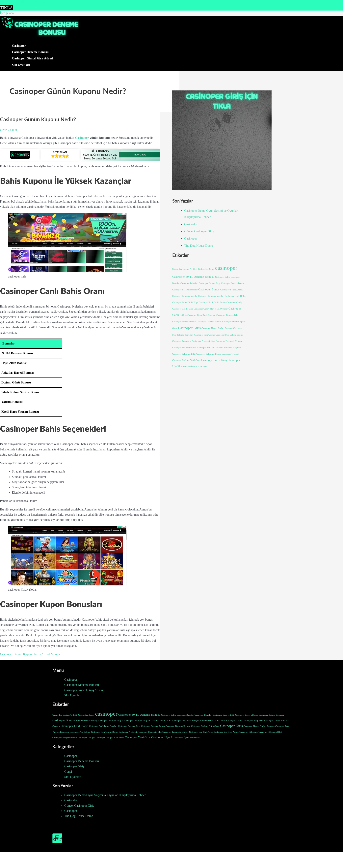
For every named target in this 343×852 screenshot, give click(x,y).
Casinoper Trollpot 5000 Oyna (186, 360)
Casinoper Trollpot (230, 354)
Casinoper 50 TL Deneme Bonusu (193, 276)
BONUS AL (140, 154)
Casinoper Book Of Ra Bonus (212, 302)
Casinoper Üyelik (162, 737)
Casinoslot (190, 224)
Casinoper (19, 45)
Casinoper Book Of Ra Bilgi (185, 302)
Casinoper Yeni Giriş (214, 360)
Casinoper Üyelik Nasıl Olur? (194, 367)
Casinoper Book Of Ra (235, 296)
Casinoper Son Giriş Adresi (209, 347)
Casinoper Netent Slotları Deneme (216, 328)
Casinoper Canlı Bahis (74, 726)
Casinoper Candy (234, 302)
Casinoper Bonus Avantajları (211, 296)
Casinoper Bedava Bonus (232, 283)
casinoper (226, 268)
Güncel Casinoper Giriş (199, 231)
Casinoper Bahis (222, 277)
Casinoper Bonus (209, 289)
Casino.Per (177, 269)
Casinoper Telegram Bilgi (184, 354)
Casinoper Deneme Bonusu (30, 52)
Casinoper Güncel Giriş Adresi (32, 58)
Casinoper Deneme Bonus (184, 321)
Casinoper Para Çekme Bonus (229, 335)
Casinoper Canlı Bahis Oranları (201, 315)
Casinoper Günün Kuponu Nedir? (38, 119)
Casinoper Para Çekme (204, 335)
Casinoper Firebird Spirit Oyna (205, 726)
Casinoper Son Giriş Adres (184, 347)
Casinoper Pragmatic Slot (203, 341)
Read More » (30, 654)
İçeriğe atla (7, 13)
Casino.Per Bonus (206, 269)
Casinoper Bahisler (185, 715)
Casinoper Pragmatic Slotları (229, 341)
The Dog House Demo (198, 245)
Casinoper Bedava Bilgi (209, 283)
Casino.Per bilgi (190, 269)
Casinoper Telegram (232, 347)
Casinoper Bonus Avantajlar (185, 296)
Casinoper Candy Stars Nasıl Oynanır (211, 309)
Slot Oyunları (21, 64)
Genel (4, 129)
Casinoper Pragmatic (181, 341)
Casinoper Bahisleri (189, 283)
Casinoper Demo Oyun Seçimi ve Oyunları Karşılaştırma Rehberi (105, 795)
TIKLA (6, 7)
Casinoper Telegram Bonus (208, 354)
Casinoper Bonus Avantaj (231, 290)
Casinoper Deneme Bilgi (227, 315)
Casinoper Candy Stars (182, 309)
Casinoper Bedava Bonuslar (185, 290)
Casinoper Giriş (189, 328)
